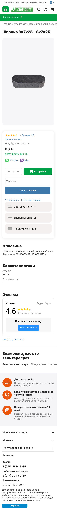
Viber (26, 160)
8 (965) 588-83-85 (14, 466)
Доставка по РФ (24, 379)
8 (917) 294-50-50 (14, 475)
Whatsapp (14, 160)
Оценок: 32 (28, 135)
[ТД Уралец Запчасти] (22, 9)
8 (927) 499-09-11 (14, 484)
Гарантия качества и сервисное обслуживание (34, 393)
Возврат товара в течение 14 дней (32, 409)
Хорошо (15, 505)
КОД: (7, 143)
